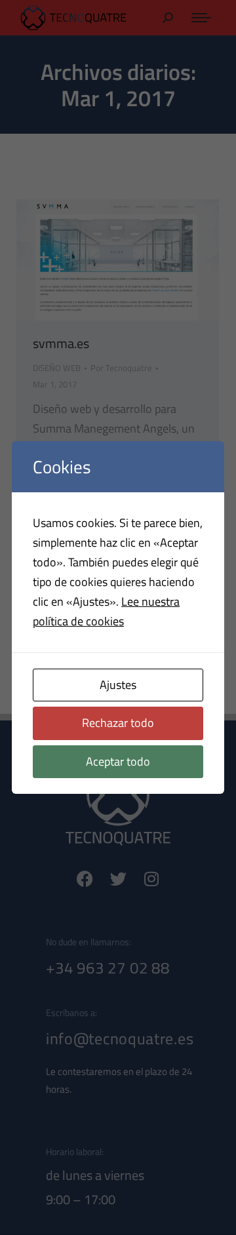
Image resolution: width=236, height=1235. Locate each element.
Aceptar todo (118, 761)
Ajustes (118, 685)
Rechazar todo (118, 723)
